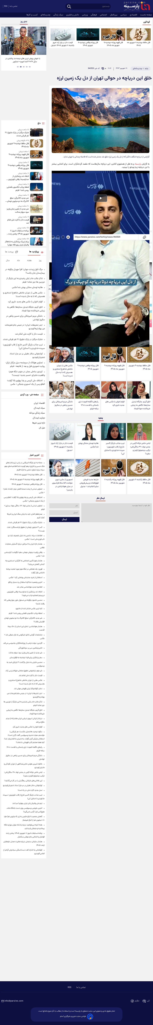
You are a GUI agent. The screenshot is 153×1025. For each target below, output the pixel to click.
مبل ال (42, 428)
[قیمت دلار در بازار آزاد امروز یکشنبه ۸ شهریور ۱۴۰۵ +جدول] (63, 34)
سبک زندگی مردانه (37, 413)
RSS (5, 6)
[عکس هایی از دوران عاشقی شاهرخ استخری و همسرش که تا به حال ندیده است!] (61, 353)
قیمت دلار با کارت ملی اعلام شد (18, 221)
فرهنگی (94, 15)
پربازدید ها (34, 252)
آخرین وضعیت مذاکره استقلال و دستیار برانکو (25, 582)
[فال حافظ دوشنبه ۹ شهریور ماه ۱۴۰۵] (139, 34)
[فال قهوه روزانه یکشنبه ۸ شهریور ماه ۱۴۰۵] (113, 467)
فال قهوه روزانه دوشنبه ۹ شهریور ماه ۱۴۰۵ (113, 44)
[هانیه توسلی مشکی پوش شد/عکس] (87, 431)
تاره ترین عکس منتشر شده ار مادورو (29, 608)
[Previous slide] (4, 41)
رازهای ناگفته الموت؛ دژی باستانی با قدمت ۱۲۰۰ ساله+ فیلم (88, 405)
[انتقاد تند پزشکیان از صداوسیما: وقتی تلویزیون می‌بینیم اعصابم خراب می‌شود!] (36, 176)
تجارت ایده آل (39, 418)
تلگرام (137, 1001)
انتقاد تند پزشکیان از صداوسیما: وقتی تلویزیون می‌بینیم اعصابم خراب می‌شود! (17, 178)
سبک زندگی (58, 15)
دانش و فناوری (73, 15)
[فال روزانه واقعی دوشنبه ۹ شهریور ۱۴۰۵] (88, 34)
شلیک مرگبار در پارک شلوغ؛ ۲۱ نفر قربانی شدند (17, 134)
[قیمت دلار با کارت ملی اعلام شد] (36, 220)
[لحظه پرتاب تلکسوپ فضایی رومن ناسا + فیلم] (36, 187)
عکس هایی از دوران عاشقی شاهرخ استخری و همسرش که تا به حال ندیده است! (63, 371)
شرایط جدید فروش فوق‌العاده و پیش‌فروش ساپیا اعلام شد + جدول (89, 483)
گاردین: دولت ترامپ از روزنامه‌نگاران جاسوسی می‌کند (22, 643)
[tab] (30, 66)
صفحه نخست (146, 15)
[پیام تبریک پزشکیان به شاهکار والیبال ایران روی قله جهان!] (36, 242)
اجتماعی (104, 15)
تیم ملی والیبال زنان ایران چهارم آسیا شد (27, 803)
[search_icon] (69, 6)
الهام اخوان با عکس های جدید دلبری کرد (114, 403)
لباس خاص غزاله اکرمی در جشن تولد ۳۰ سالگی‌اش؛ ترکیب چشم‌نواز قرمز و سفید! (140, 448)
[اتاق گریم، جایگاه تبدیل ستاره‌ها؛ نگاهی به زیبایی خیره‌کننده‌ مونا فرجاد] (139, 390)
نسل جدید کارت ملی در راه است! (30, 790)
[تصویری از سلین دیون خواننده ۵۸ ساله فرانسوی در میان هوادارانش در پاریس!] (61, 467)
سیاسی (123, 15)
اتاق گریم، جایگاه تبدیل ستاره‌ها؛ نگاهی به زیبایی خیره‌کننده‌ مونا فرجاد (140, 405)
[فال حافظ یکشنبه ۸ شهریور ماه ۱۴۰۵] (139, 467)
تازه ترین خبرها (38, 423)
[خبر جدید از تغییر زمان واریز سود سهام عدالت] (36, 209)
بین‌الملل (114, 15)
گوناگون (146, 22)
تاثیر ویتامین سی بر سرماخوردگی (30, 648)
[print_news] (68, 237)
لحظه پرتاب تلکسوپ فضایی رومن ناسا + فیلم (18, 189)
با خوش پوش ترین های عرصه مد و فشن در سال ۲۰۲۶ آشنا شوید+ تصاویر (22, 60)
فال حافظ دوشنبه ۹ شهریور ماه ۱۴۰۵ (138, 44)
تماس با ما (13, 6)
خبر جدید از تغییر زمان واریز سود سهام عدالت (18, 211)
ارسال (64, 519)
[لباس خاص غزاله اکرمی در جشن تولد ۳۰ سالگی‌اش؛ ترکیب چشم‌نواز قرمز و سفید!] (139, 431)
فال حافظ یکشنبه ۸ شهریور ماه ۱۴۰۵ (139, 481)
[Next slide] (43, 41)
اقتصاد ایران (39, 403)
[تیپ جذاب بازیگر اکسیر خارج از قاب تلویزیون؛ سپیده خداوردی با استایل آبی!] (113, 431)
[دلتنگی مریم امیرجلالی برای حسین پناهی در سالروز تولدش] (61, 390)
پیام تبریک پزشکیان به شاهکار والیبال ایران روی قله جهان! (17, 243)
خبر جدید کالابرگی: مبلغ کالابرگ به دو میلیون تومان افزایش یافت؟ (18, 200)
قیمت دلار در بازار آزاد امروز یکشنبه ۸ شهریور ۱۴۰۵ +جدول (62, 44)
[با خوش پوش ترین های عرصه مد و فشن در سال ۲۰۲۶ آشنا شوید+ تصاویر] (23, 41)
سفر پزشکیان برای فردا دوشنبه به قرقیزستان (26, 657)
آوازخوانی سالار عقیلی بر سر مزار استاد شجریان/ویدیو (22, 785)
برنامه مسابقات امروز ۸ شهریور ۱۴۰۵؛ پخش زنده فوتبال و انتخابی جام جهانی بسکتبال (18, 232)
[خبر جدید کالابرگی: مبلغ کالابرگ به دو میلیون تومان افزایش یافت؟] (36, 198)
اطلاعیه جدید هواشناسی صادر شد (29, 587)
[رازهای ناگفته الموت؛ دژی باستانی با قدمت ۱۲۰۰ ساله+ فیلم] (87, 390)
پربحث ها (9, 252)
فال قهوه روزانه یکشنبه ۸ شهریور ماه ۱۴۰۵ (114, 481)
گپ (148, 1001)
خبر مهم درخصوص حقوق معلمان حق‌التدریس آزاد (24, 670)
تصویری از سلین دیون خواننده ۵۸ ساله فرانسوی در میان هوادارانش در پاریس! (62, 485)
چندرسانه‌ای (46, 15)
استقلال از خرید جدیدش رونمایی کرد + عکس (25, 577)
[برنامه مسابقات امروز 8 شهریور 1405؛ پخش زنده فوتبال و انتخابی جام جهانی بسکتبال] (36, 231)
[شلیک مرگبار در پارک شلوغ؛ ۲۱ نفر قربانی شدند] (36, 132)
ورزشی (85, 15)
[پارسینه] (135, 6)
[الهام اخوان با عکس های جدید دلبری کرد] (113, 390)
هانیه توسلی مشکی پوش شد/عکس (88, 445)
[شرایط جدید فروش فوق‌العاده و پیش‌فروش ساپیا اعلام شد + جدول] (87, 467)
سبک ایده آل (39, 408)
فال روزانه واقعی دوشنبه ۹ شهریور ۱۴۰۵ (88, 44)
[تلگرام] (58, 237)
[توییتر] (53, 237)
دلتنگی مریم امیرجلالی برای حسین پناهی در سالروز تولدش (62, 405)
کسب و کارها (32, 15)
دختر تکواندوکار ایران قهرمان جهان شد (28, 688)
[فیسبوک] (63, 237)
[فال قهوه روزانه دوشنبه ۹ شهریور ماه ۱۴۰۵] (113, 34)
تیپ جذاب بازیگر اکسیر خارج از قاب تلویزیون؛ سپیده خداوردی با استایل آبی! (114, 448)
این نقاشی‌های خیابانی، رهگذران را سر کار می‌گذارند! (23, 780)
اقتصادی (134, 15)
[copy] (144, 237)
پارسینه (138, 164)
